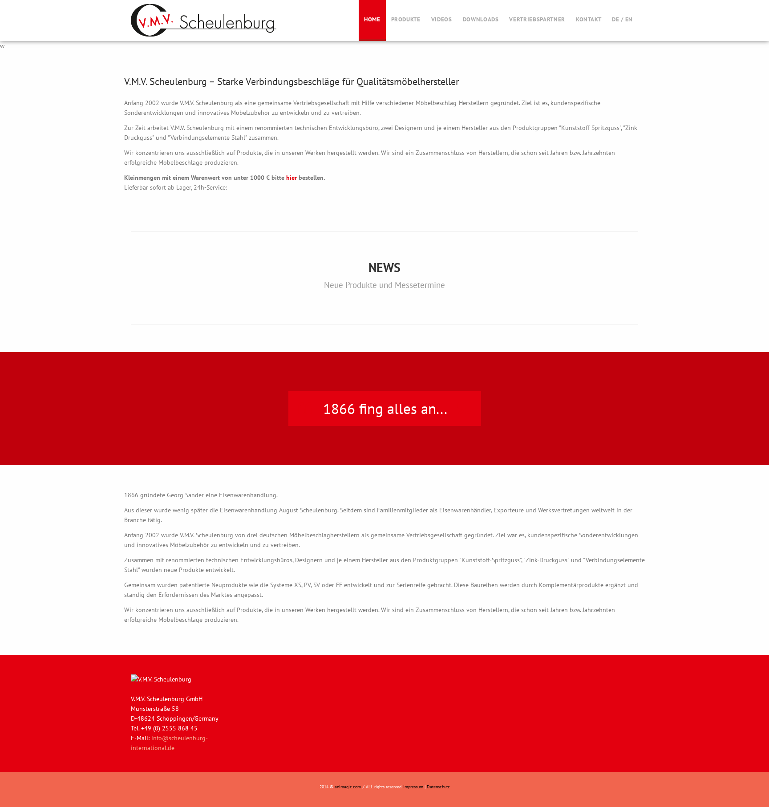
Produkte (406, 19)
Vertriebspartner (537, 19)
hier (291, 178)
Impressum (413, 787)
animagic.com (348, 787)
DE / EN (622, 19)
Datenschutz (438, 787)
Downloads (481, 19)
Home (372, 19)
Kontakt (589, 19)
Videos (441, 19)
